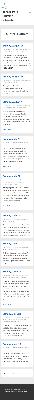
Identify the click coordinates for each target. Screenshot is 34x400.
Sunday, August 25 (13, 45)
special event (13, 184)
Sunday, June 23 (12, 314)
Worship (24, 51)
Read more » (7, 129)
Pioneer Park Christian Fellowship (9, 16)
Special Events (17, 51)
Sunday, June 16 (12, 344)
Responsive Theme (22, 391)
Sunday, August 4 (12, 102)
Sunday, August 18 (13, 76)
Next (28, 373)
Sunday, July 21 (11, 176)
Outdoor (5, 184)
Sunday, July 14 (11, 215)
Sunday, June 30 (12, 271)
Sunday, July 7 (11, 243)
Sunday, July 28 (11, 139)
